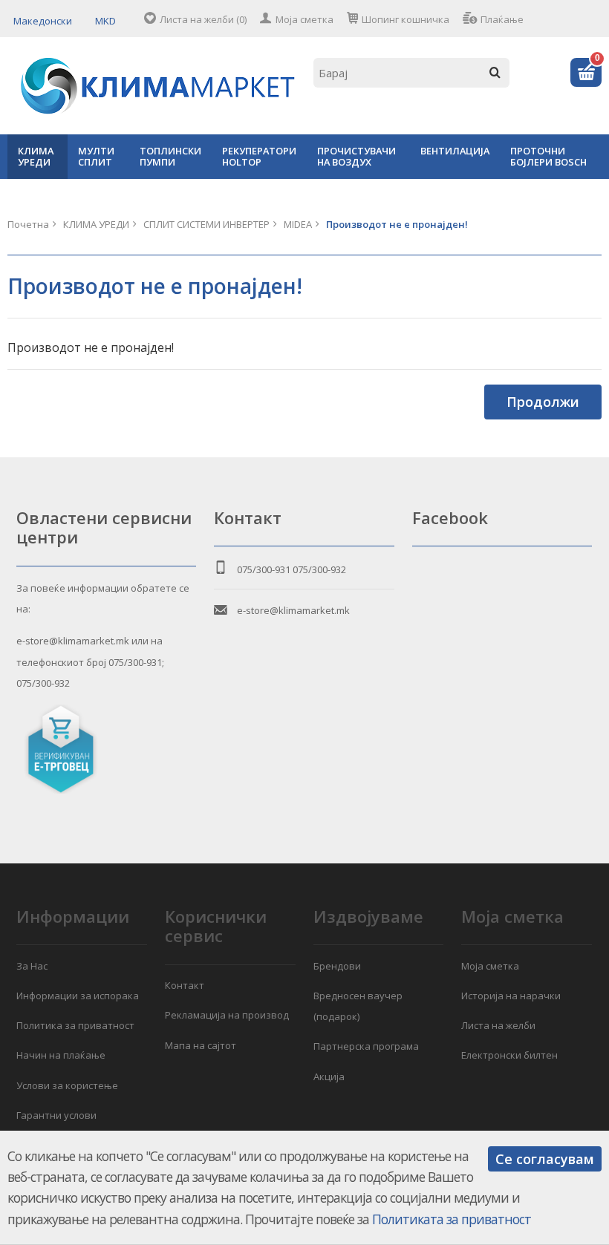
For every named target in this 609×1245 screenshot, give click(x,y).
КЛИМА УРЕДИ (35, 156)
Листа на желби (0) (203, 19)
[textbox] (411, 73)
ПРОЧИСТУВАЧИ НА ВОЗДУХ (356, 156)
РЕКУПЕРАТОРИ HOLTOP (259, 156)
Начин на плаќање (60, 1055)
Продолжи (543, 402)
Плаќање (502, 19)
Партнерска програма (366, 1046)
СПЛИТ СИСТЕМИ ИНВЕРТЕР (206, 224)
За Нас (32, 966)
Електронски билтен (509, 1055)
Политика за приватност (75, 1025)
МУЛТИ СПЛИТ (96, 156)
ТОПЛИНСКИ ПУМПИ (170, 156)
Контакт (184, 985)
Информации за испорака (77, 995)
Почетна (28, 224)
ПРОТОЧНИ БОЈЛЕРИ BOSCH (548, 156)
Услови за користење (67, 1085)
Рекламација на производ (227, 1015)
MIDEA (298, 224)
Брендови (337, 966)
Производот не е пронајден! (397, 224)
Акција (329, 1076)
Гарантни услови (56, 1115)
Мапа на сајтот (200, 1045)
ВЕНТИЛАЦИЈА (454, 150)
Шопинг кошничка (405, 19)
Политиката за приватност (451, 1219)
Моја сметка (304, 19)
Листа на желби (498, 1025)
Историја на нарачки (511, 995)
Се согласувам (544, 1159)
